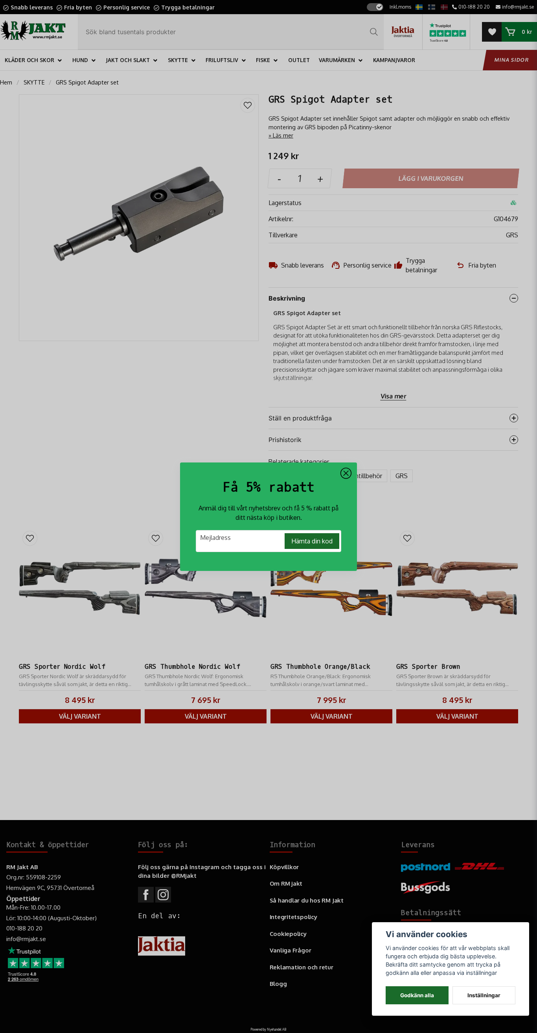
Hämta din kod (312, 541)
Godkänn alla (417, 995)
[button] (346, 473)
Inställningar (483, 995)
